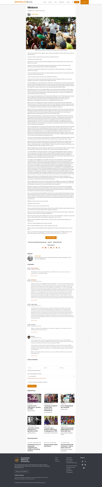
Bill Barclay (33, 280)
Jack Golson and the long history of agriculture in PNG (33, 429)
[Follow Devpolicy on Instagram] (85, 461)
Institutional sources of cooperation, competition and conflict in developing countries (34, 447)
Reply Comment (34, 275)
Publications (61, 2)
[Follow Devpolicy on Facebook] (82, 464)
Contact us (57, 461)
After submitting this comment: (34, 373)
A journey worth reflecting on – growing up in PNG (34, 407)
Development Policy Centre (71, 465)
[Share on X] (48, 247)
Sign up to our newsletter (21, 471)
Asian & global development (71, 462)
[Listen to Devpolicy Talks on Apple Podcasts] (84, 468)
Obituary (50, 242)
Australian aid (69, 457)
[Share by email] (56, 247)
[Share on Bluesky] (51, 247)
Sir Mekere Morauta (57, 242)
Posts (55, 2)
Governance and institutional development (37, 242)
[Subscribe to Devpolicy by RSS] (85, 464)
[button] (72, 2)
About (45, 2)
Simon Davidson (35, 268)
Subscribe (84, 2)
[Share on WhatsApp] (53, 247)
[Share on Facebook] (45, 247)
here (67, 233)
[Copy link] (59, 247)
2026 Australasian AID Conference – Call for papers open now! (67, 446)
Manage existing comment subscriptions (36, 378)
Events (68, 2)
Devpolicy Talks (69, 470)
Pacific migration (69, 461)
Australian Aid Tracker (70, 467)
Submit (76, 2)
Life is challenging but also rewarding (67, 406)
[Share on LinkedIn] (43, 247)
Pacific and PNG (69, 459)
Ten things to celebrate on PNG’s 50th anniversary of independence (50, 408)
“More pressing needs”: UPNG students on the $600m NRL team (67, 429)
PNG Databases (69, 472)
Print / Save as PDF (51, 237)
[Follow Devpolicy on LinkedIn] (82, 461)
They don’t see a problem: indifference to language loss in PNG (50, 429)
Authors (50, 2)
